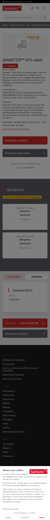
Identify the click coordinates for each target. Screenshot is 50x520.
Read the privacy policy (11, 509)
